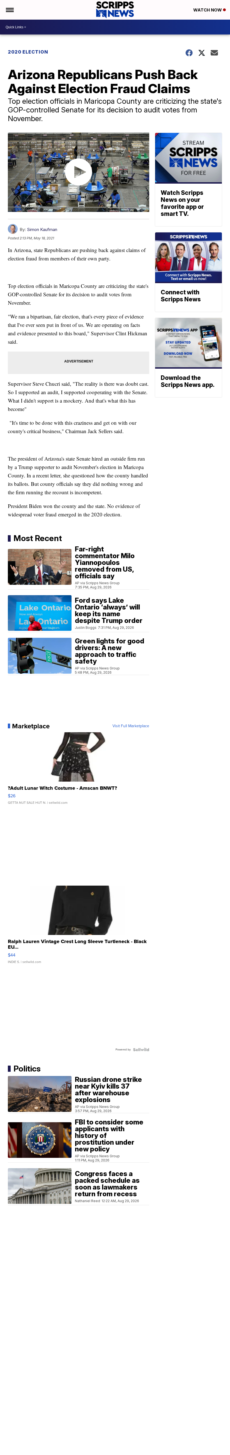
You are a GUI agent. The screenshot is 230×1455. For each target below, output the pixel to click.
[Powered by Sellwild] (141, 1050)
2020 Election (28, 52)
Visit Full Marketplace (130, 726)
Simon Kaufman (42, 229)
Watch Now (208, 10)
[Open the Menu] (9, 10)
